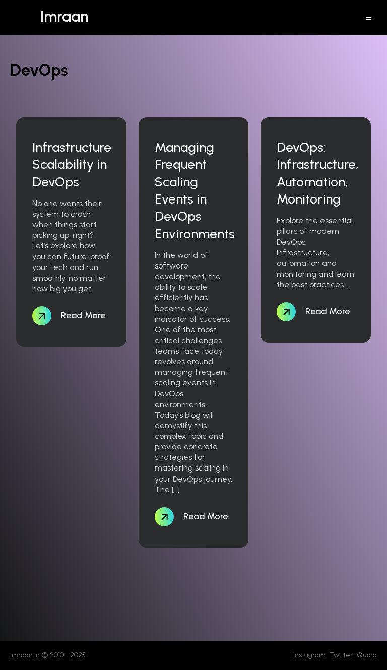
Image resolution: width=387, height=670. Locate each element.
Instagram (309, 655)
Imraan (64, 16)
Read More (82, 315)
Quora (367, 655)
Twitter (341, 655)
